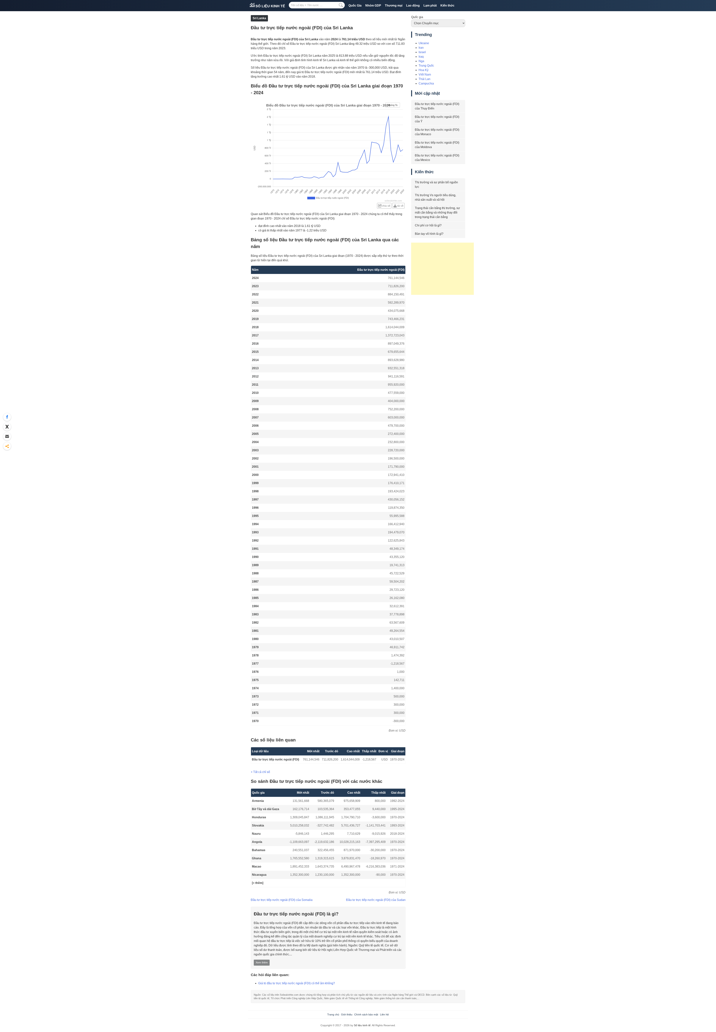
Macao (256, 866)
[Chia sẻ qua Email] (7, 436)
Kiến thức (447, 5)
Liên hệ (384, 1014)
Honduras (259, 817)
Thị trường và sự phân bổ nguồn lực (436, 184)
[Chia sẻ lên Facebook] (7, 417)
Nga (421, 61)
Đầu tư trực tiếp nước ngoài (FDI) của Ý (437, 119)
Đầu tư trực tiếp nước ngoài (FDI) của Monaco (437, 132)
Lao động (413, 5)
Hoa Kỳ (423, 70)
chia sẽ (386, 205)
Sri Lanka (259, 18)
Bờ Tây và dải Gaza (265, 809)
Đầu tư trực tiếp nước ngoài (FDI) (275, 759)
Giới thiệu (346, 1014)
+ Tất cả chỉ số (260, 772)
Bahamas (258, 850)
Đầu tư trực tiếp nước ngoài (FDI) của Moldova (437, 145)
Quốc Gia (355, 5)
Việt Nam (425, 74)
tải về (400, 205)
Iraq (421, 56)
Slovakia (258, 825)
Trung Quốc (426, 65)
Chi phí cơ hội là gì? (428, 225)
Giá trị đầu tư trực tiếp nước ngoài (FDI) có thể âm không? (296, 983)
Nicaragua (259, 874)
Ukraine (424, 43)
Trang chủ (333, 1014)
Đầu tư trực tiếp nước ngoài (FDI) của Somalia (282, 899)
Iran (421, 47)
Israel (422, 52)
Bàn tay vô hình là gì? (429, 233)
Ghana (256, 858)
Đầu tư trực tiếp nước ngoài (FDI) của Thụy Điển (437, 106)
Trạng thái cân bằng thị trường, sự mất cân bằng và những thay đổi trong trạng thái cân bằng (437, 212)
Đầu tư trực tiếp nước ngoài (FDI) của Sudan (376, 899)
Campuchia (426, 83)
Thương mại (393, 5)
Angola (257, 841)
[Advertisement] (442, 269)
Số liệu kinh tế (270, 6)
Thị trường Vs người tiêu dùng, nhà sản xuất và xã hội (435, 197)
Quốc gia (417, 17)
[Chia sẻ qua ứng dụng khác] (7, 446)
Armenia (258, 800)
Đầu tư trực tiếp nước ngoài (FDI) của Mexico (437, 157)
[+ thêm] (257, 882)
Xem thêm (262, 962)
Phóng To (393, 105)
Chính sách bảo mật (366, 1014)
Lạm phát (430, 5)
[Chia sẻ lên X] (7, 427)
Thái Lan (424, 79)
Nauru (256, 833)
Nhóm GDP (373, 5)
